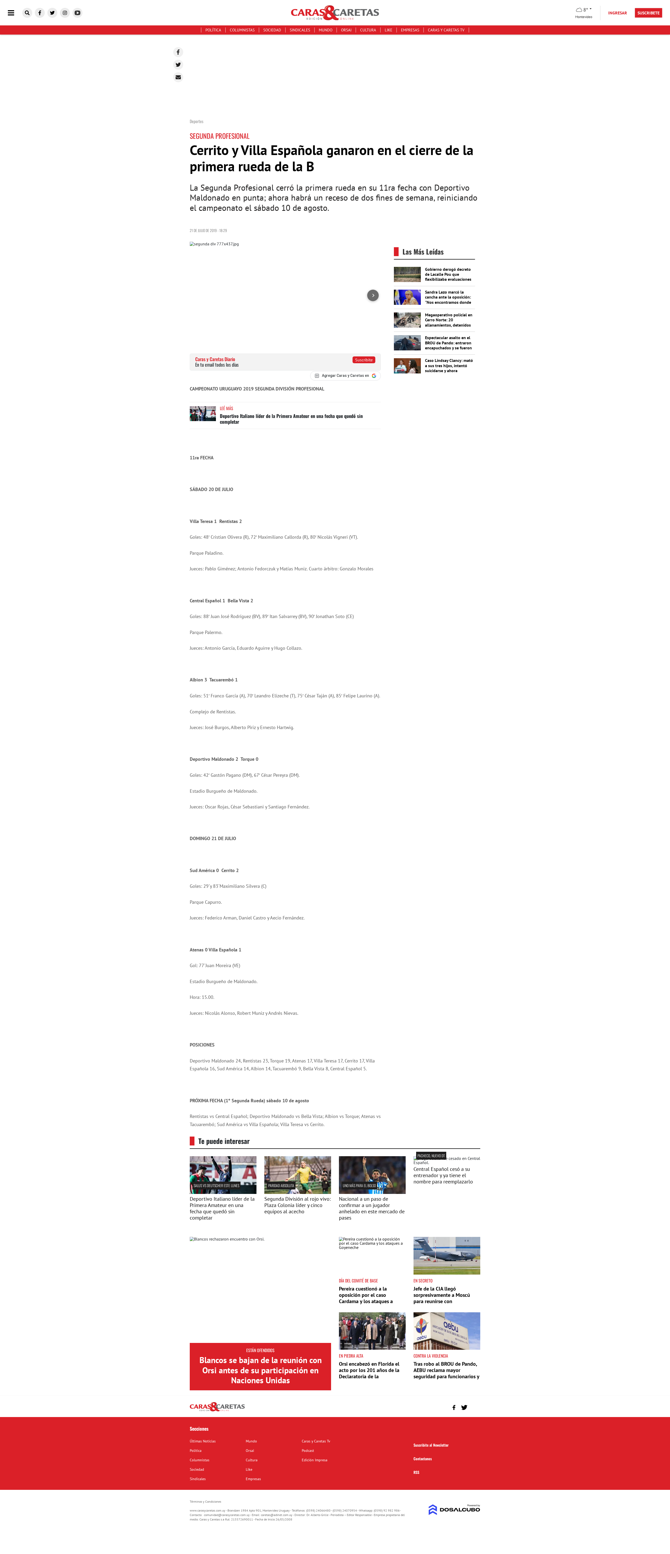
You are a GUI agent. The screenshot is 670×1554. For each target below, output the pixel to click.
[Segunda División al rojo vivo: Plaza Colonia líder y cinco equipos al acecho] (297, 1192)
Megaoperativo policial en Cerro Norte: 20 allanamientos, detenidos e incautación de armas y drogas (448, 325)
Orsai (346, 30)
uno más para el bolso (359, 1185)
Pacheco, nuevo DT (431, 1155)
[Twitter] (178, 65)
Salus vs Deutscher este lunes (216, 1185)
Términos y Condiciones (205, 1501)
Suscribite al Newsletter (431, 1445)
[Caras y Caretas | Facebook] (40, 13)
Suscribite (364, 359)
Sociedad (272, 30)
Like (388, 30)
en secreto (423, 1280)
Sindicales (300, 30)
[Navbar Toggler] (15, 13)
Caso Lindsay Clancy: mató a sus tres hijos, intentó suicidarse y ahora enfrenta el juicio (449, 368)
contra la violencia (431, 1356)
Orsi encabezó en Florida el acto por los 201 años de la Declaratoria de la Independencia (369, 1373)
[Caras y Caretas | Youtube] (77, 13)
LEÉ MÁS (226, 408)
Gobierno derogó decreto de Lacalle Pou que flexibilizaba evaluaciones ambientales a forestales (448, 277)
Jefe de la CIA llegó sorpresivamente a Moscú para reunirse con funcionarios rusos (442, 1298)
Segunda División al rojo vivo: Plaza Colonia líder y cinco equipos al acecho (297, 1205)
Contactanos (423, 1458)
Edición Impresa (314, 1460)
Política (213, 30)
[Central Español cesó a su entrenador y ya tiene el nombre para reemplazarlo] (447, 1162)
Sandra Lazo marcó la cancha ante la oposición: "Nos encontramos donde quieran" (448, 299)
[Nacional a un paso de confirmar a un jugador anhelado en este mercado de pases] (372, 1192)
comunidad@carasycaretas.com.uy (227, 1515)
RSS (416, 1472)
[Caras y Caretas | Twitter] (52, 13)
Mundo (325, 30)
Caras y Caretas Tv (446, 30)
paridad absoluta (281, 1185)
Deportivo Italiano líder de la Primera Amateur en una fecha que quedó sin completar (291, 418)
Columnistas (242, 30)
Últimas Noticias (203, 1441)
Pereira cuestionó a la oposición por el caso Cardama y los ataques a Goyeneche (366, 1298)
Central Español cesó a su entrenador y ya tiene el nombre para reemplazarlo (443, 1175)
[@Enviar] (178, 77)
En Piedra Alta (351, 1356)
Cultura (368, 30)
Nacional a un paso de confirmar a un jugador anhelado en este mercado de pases (372, 1208)
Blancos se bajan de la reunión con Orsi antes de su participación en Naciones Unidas (260, 1370)
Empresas (410, 30)
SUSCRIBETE (649, 12)
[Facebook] (178, 52)
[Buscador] (27, 13)
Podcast (308, 1450)
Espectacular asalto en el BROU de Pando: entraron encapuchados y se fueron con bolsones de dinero (448, 345)
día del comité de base (358, 1280)
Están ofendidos (260, 1350)
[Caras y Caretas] (217, 1411)
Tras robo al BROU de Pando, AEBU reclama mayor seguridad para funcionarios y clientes (446, 1373)
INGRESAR (617, 12)
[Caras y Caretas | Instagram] (65, 13)
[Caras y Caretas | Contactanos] (474, 1406)
